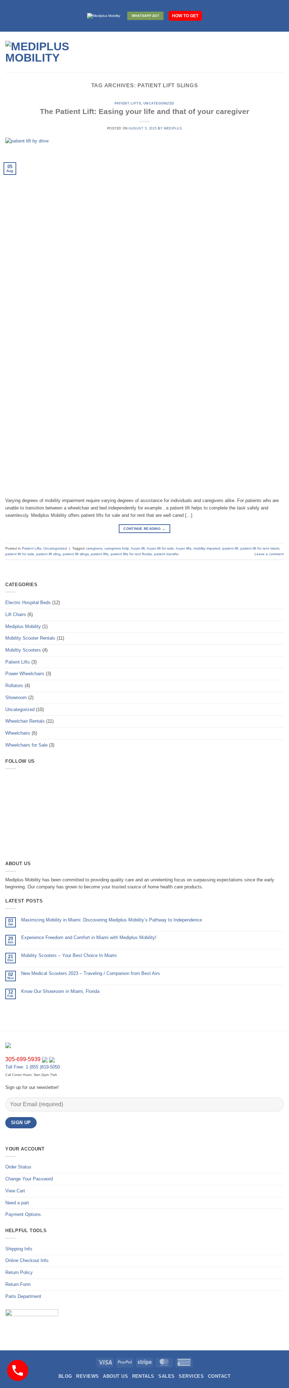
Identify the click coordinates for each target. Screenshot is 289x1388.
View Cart (15, 1190)
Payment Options (23, 1214)
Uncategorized (158, 103)
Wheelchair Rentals (25, 721)
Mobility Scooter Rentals (30, 638)
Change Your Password (29, 1178)
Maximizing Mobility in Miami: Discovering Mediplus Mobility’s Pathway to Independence (111, 920)
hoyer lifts (183, 548)
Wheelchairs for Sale (26, 745)
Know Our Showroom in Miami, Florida (60, 991)
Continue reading (144, 529)
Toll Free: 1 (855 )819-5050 (32, 1067)
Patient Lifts (128, 103)
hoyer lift (138, 548)
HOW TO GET (185, 15)
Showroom (16, 697)
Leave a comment (269, 554)
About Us (115, 1376)
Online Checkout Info (26, 1260)
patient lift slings (76, 554)
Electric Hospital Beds (28, 602)
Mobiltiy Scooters (23, 650)
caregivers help (116, 548)
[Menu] (108, 52)
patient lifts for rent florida (131, 554)
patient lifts (100, 554)
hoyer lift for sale (160, 548)
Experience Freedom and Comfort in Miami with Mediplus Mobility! (88, 937)
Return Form (18, 1284)
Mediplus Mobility (23, 626)
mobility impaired (206, 548)
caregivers (94, 548)
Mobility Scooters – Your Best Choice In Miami (69, 955)
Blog (65, 1376)
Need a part (17, 1202)
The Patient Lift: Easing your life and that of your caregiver (144, 111)
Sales (166, 1376)
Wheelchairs (17, 733)
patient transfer (166, 554)
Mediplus (173, 128)
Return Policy (19, 1272)
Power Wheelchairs (24, 673)
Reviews (87, 1376)
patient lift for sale (19, 554)
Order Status (18, 1167)
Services (191, 1376)
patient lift (230, 548)
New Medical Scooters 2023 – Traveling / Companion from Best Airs (90, 973)
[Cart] (280, 52)
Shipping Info (18, 1248)
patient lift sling (48, 554)
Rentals (143, 1376)
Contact (219, 1376)
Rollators (14, 685)
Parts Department (23, 1296)
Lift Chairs (15, 614)
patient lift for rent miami (259, 548)
